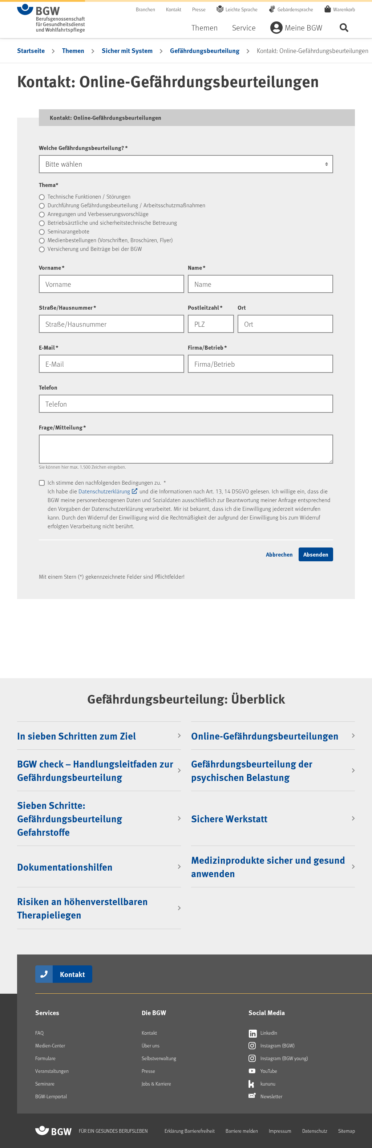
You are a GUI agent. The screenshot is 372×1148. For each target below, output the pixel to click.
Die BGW (154, 1012)
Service (244, 27)
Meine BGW (303, 27)
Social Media (266, 1012)
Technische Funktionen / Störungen (89, 196)
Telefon (48, 387)
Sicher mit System (127, 50)
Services (47, 1012)
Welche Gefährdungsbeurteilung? (83, 147)
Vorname (52, 267)
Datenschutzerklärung (104, 491)
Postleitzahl (205, 307)
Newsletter (270, 1096)
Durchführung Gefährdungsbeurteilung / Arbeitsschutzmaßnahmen (126, 205)
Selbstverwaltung (159, 1058)
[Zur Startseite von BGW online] (51, 18)
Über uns (150, 1045)
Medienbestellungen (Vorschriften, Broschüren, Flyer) (110, 240)
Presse (199, 9)
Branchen (145, 9)
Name (197, 267)
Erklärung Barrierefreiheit (190, 1130)
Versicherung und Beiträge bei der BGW (95, 248)
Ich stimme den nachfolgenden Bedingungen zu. (107, 482)
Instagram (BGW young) (283, 1058)
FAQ (39, 1032)
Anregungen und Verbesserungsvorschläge (98, 213)
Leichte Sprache (242, 9)
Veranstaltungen (52, 1070)
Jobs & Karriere (156, 1083)
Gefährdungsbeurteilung (204, 50)
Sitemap (346, 1130)
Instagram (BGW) (277, 1045)
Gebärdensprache (295, 9)
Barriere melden (242, 1130)
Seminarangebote (68, 231)
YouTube (268, 1070)
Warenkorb (344, 9)
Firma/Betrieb (207, 347)
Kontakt (173, 9)
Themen (204, 27)
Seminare (44, 1083)
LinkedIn (268, 1032)
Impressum (280, 1130)
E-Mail (48, 347)
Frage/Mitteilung (62, 427)
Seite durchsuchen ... (344, 27)
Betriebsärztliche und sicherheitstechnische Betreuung (112, 222)
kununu (267, 1083)
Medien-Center (50, 1045)
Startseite (31, 50)
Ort (242, 307)
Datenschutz (314, 1130)
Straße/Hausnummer (67, 307)
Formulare (45, 1058)
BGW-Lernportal (51, 1096)
